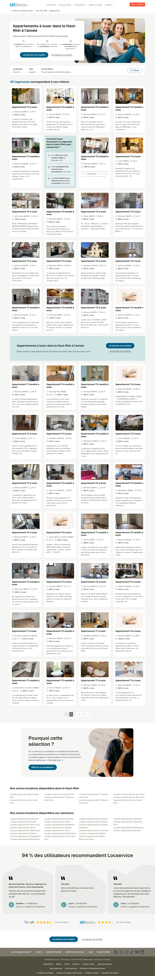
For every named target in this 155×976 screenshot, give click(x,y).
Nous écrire (103, 952)
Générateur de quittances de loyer (92, 968)
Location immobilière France (22, 11)
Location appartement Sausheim (127, 819)
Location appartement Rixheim (23, 833)
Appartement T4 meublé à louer (60, 385)
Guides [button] (108, 5)
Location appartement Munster (127, 830)
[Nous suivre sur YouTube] (137, 952)
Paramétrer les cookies (109, 973)
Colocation (65, 5)
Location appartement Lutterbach (94, 830)
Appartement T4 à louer (128, 384)
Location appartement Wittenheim (25, 830)
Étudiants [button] (79, 5)
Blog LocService (56, 968)
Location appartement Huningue (93, 821)
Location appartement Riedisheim (25, 839)
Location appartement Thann (57, 830)
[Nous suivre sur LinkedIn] (142, 952)
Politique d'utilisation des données (69, 973)
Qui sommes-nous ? (21, 952)
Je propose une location (61, 55)
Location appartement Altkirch (92, 833)
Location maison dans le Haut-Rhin (128, 794)
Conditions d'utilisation (45, 973)
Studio (66, 964)
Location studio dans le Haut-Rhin (59, 794)
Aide (91, 952)
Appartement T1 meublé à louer (25, 385)
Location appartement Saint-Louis (25, 824)
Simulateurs (95, 5)
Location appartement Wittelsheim (59, 824)
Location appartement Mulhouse (24, 819)
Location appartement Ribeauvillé (128, 827)
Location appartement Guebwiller (59, 819)
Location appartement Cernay (57, 821)
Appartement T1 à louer (24, 631)
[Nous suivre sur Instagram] (126, 952)
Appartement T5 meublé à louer (60, 108)
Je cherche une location (34, 55)
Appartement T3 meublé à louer (26, 158)
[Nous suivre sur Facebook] (115, 952)
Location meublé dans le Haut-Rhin (129, 797)
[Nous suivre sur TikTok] (131, 952)
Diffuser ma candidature (42, 767)
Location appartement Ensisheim (93, 819)
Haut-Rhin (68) (41, 11)
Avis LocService (71, 968)
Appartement (48, 964)
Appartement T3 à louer (24, 107)
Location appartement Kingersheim (25, 836)
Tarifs (38, 952)
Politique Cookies (91, 973)
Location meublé (88, 964)
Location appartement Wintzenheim (60, 833)
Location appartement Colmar (23, 821)
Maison (59, 964)
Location (51, 5)
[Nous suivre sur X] (121, 952)
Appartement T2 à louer (24, 211)
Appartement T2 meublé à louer (95, 108)
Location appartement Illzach (23, 827)
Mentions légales (75, 952)
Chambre (75, 964)
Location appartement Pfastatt (57, 827)
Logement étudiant (104, 964)
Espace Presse (53, 952)
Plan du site (88, 959)
